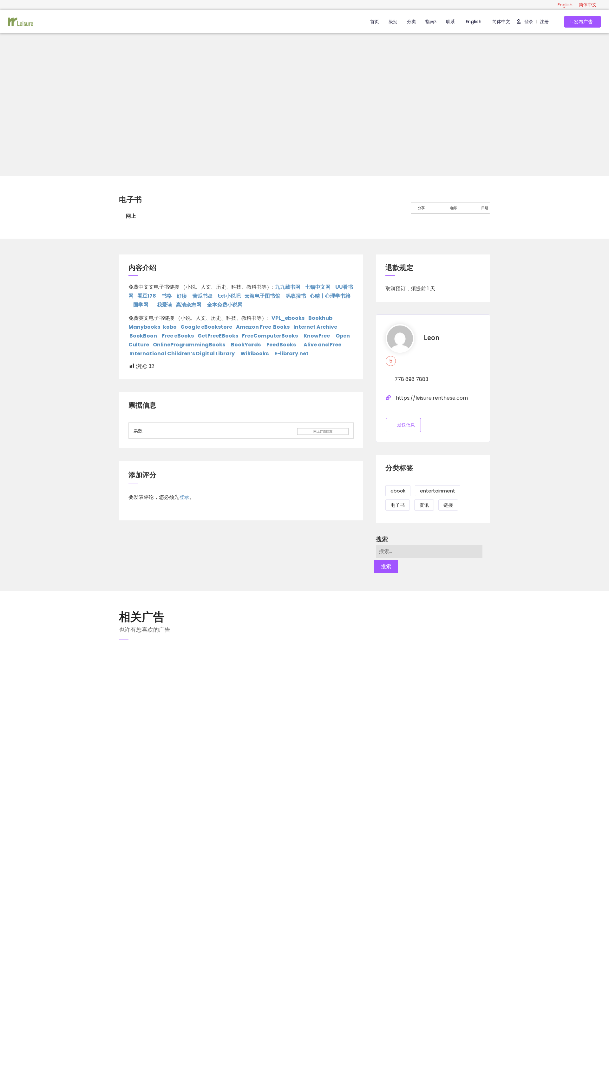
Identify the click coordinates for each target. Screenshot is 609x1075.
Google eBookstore (206, 327)
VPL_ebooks (288, 318)
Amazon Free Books (263, 327)
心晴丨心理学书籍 (330, 295)
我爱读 (164, 304)
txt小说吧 (229, 295)
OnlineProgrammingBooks (189, 344)
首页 (374, 21)
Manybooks (144, 327)
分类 (411, 21)
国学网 (141, 304)
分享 (421, 207)
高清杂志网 (188, 304)
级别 (393, 21)
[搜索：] (429, 551)
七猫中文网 (318, 287)
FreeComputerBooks (270, 335)
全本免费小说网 (225, 304)
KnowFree (317, 335)
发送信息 (406, 425)
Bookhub (320, 318)
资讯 (424, 505)
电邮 (453, 207)
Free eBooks (178, 335)
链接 (448, 505)
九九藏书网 (287, 287)
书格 (167, 295)
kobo (170, 327)
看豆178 (146, 295)
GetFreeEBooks (218, 335)
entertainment (437, 490)
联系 (450, 21)
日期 (484, 207)
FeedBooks (281, 344)
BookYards (246, 344)
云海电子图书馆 (262, 295)
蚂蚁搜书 (296, 295)
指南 (429, 21)
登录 (528, 21)
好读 (182, 295)
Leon (431, 337)
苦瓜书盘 (203, 295)
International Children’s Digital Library (182, 353)
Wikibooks (254, 353)
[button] (582, 22)
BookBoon (143, 335)
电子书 (397, 505)
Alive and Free (322, 344)
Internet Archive (315, 327)
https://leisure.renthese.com (432, 398)
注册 (544, 21)
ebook (397, 490)
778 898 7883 (411, 379)
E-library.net (291, 353)
